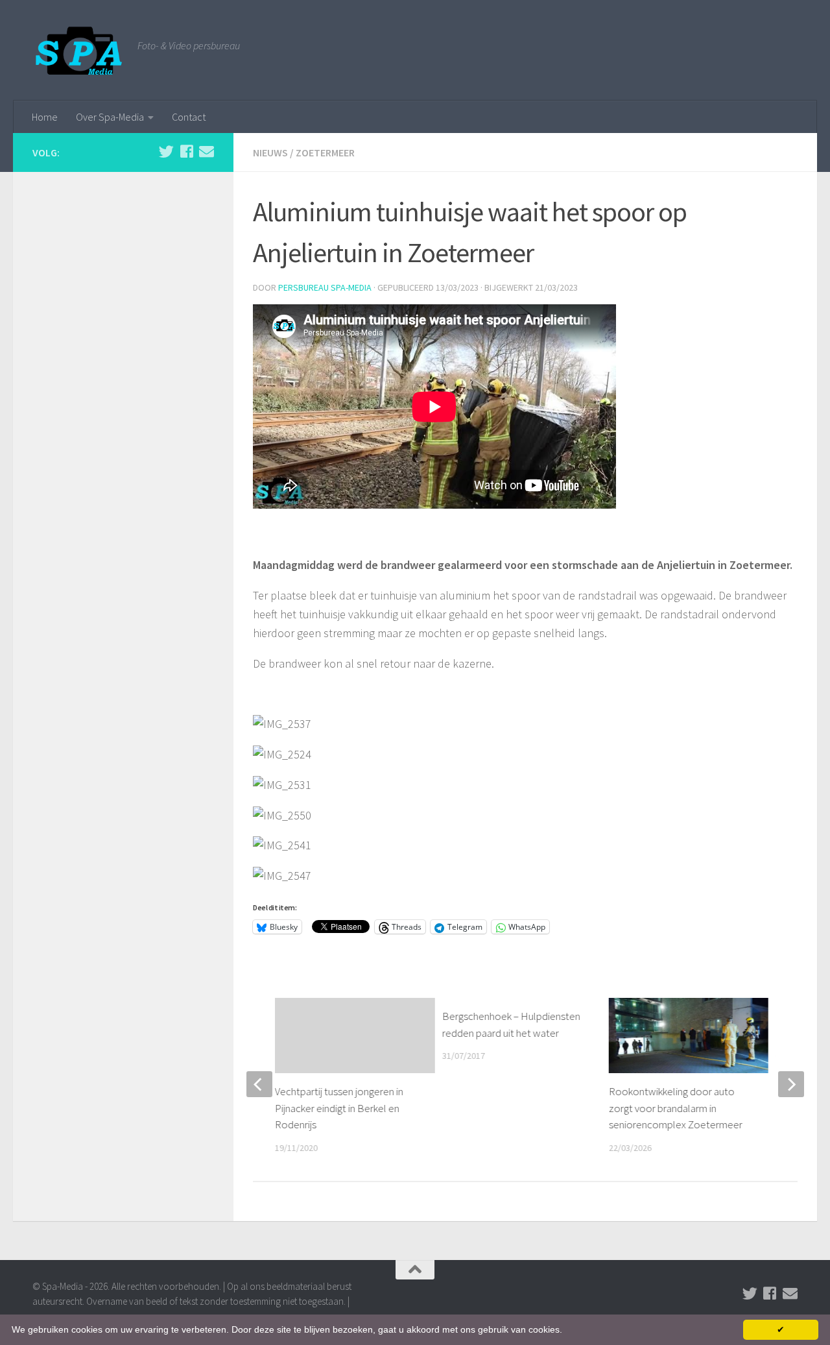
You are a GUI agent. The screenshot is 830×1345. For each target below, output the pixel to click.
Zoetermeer (325, 152)
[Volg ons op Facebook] (186, 151)
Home (45, 116)
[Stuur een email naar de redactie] (206, 151)
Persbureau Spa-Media (325, 287)
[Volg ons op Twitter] (166, 151)
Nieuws (270, 152)
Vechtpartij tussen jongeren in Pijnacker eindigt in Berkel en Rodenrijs (339, 1108)
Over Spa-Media (110, 116)
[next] (791, 1084)
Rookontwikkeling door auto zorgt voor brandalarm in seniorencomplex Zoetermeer (675, 1108)
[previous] (259, 1084)
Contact (189, 116)
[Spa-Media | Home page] (78, 50)
